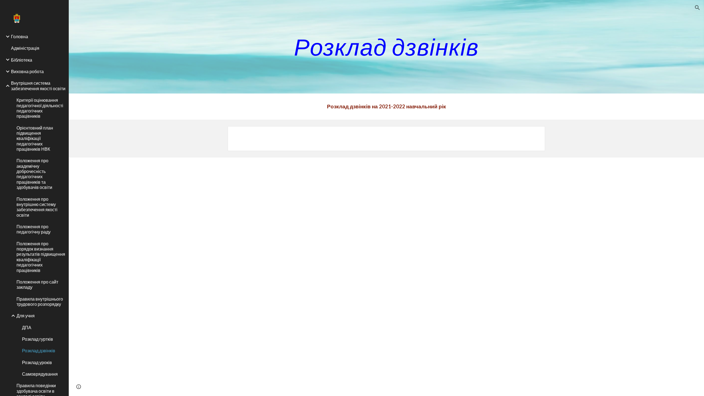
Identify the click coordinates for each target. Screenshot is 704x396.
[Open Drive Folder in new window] (534, 133)
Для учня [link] (25, 315)
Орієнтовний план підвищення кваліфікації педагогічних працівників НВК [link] (34, 138)
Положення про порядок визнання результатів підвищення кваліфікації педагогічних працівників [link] (40, 257)
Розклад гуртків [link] (37, 339)
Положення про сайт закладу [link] (37, 284)
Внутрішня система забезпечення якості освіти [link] (38, 85)
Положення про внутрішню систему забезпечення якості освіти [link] (36, 207)
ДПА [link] (26, 327)
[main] (386, 47)
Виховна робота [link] (27, 71)
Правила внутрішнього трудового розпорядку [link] (39, 301)
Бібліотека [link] (21, 59)
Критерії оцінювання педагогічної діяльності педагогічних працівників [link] (39, 108)
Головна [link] (19, 36)
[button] (697, 7)
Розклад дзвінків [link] (38, 350)
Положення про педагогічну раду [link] (33, 229)
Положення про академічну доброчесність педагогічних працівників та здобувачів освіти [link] (34, 174)
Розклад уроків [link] (37, 362)
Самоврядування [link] (40, 373)
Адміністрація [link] (25, 48)
